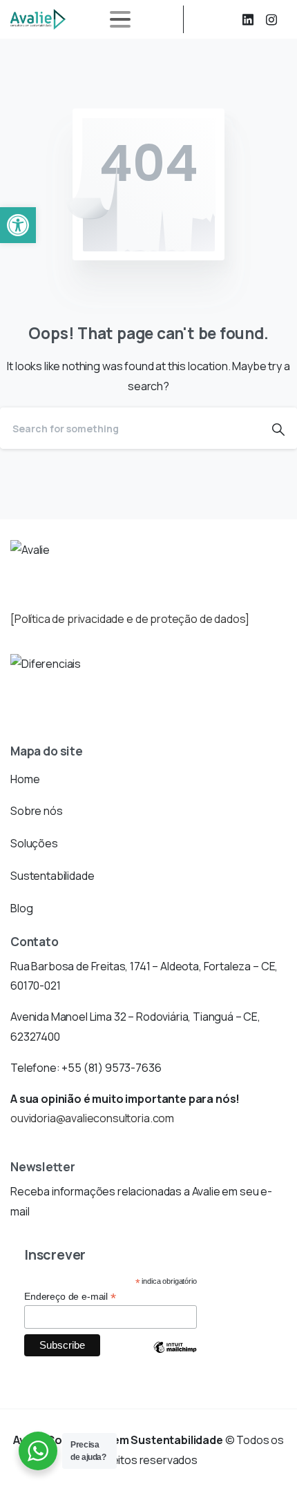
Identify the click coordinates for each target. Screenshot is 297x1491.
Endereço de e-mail (70, 1296)
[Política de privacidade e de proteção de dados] (129, 618)
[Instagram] (271, 19)
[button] (18, 225)
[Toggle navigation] (120, 19)
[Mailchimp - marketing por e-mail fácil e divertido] (174, 1357)
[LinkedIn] (248, 19)
